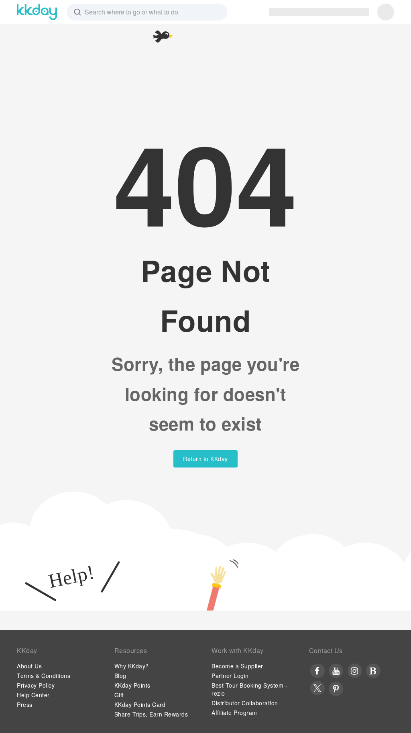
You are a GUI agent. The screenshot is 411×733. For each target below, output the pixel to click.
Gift (119, 695)
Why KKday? (131, 666)
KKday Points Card (140, 704)
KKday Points (132, 685)
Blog (120, 676)
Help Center (33, 695)
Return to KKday (205, 459)
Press (25, 704)
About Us (29, 666)
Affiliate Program (234, 712)
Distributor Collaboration (245, 703)
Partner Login (230, 676)
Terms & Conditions (43, 676)
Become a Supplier (237, 666)
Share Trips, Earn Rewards (151, 714)
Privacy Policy (36, 685)
